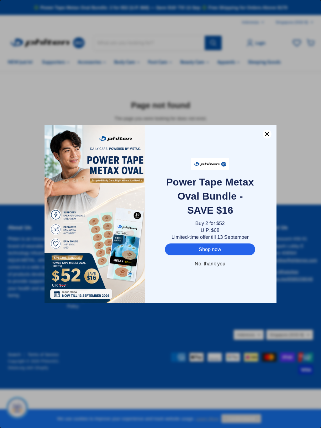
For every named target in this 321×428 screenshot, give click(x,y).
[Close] (267, 134)
